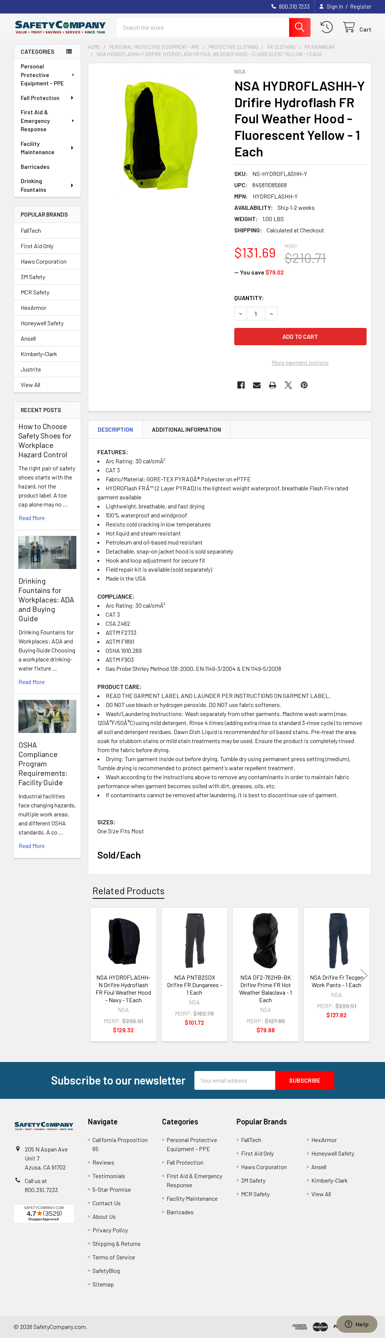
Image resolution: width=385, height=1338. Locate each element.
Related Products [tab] (128, 890)
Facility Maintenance (38, 148)
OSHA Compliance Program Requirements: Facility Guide (42, 763)
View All (30, 384)
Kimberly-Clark (39, 353)
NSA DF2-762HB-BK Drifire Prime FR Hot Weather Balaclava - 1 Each (265, 988)
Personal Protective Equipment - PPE (42, 74)
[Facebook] (241, 385)
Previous (95, 975)
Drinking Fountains (33, 185)
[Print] (272, 385)
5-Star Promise (111, 1189)
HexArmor (33, 307)
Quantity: (249, 297)
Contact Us (106, 1202)
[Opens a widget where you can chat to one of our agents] (356, 1324)
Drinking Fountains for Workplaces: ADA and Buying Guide (46, 599)
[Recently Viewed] (328, 27)
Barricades (35, 166)
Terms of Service (113, 1257)
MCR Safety (35, 292)
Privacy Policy (110, 1229)
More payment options (300, 362)
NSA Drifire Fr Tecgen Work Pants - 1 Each (337, 981)
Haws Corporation (44, 261)
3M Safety (33, 276)
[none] (159, 134)
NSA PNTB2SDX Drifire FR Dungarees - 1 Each (194, 985)
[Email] (257, 385)
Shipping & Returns (116, 1243)
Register (360, 6)
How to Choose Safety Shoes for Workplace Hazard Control (44, 440)
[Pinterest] (304, 385)
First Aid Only (37, 245)
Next (363, 975)
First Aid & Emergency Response (35, 120)
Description (115, 429)
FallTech (31, 230)
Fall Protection (40, 97)
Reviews (103, 1162)
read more (31, 517)
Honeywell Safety (42, 322)
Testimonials (108, 1175)
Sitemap (103, 1284)
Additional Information (186, 429)
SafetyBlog (106, 1270)
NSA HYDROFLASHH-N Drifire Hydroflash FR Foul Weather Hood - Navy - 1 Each (123, 988)
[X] (288, 385)
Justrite (31, 369)
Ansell (28, 338)
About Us (104, 1216)
